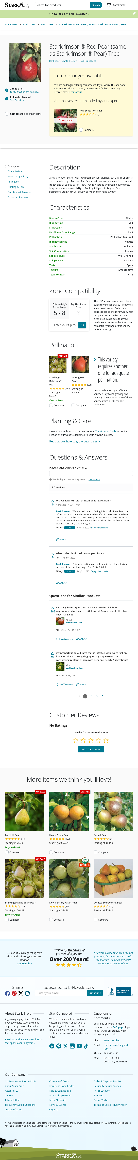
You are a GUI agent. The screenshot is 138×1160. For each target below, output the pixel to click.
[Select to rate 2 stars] (83, 740)
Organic (53, 1109)
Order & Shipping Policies (107, 1081)
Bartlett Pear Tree (74, 668)
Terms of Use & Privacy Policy (110, 1104)
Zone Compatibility (18, 176)
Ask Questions (88, 61)
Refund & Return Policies (107, 1086)
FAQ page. (118, 1027)
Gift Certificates (13, 1109)
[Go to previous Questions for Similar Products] (79, 696)
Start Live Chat (112, 1040)
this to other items (26, 113)
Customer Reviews (18, 197)
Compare (89, 129)
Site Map (98, 1095)
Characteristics (16, 171)
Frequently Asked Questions (20, 1104)
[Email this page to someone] (27, 993)
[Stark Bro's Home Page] (17, 5)
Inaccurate (103, 527)
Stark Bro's (11, 24)
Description (14, 166)
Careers (9, 1095)
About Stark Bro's (14, 1086)
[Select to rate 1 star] (75, 740)
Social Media (101, 1100)
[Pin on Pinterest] (14, 993)
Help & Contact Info (60, 1090)
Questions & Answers (19, 192)
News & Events (57, 1104)
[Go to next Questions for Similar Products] (102, 696)
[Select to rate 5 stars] (105, 740)
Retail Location (102, 1090)
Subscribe (95, 993)
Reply (93, 527)
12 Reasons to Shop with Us (20, 1081)
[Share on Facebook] (7, 993)
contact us (76, 92)
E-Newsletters (12, 1100)
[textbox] (91, 473)
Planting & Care (16, 186)
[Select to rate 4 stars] (98, 740)
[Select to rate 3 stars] (90, 740)
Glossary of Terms (59, 1081)
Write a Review (91, 749)
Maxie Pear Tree (74, 622)
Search (96, 5)
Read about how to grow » (74, 441)
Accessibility (11, 1090)
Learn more (94, 479)
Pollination (13, 181)
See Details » (24, 963)
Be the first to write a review (63, 61)
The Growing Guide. (106, 431)
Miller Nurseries (57, 1100)
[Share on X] (20, 993)
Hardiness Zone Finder (61, 1086)
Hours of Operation (60, 1095)
